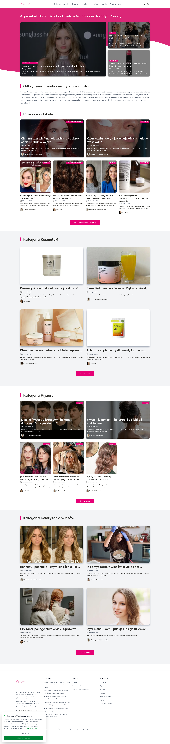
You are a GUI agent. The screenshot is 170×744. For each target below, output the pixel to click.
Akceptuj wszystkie (24, 738)
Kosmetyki (75, 4)
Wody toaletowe (116, 4)
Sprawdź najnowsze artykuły (85, 222)
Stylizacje (85, 4)
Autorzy (75, 678)
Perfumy (95, 4)
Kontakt (52, 729)
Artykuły (47, 678)
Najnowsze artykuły (61, 4)
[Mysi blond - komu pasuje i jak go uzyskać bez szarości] (118, 606)
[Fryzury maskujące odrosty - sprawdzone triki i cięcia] (101, 458)
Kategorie (104, 678)
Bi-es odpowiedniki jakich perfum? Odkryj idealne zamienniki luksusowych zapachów (57, 684)
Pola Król (27, 301)
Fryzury (102, 700)
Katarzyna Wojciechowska (33, 154)
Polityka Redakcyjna (73, 729)
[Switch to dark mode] (148, 4)
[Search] (145, 4)
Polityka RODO (61, 729)
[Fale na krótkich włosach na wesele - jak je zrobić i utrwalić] (68, 458)
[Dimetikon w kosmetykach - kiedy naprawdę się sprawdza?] (51, 327)
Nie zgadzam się (23, 733)
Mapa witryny (85, 729)
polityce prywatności (30, 728)
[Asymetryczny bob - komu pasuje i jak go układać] (35, 176)
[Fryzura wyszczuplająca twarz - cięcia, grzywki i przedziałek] (101, 176)
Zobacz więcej (85, 374)
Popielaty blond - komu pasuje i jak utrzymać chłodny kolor (53, 65)
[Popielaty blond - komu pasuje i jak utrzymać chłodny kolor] (63, 49)
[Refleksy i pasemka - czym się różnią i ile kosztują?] (51, 544)
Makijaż (104, 4)
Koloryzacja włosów (106, 704)
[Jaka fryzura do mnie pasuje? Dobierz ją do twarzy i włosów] (35, 458)
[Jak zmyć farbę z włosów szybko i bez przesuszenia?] (118, 544)
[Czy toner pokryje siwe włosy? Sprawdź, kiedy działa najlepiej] (51, 606)
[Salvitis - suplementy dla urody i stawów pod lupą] (118, 327)
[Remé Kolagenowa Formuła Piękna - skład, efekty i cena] (118, 265)
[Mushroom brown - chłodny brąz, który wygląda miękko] (68, 176)
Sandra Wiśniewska (30, 363)
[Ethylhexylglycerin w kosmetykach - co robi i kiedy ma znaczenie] (134, 176)
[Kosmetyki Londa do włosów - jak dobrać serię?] (51, 265)
